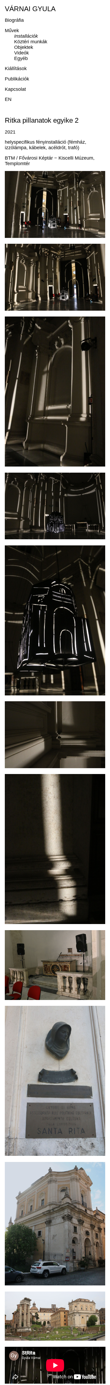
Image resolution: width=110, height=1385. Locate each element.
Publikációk (17, 79)
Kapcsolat (15, 89)
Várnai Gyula (30, 9)
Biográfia (14, 20)
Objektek (23, 47)
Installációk (26, 36)
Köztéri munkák (30, 41)
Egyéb (21, 58)
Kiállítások (16, 68)
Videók (21, 52)
